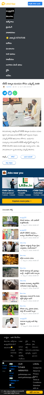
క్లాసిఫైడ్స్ (28, 353)
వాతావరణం (35, 350)
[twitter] (10, 94)
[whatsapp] (15, 94)
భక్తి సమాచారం (29, 349)
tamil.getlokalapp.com (26, 377)
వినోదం (21, 349)
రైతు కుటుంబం (35, 346)
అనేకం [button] (8, 75)
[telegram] (5, 94)
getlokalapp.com (24, 374)
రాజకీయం (22, 358)
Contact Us (37, 368)
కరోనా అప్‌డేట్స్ (21, 354)
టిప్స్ (12, 355)
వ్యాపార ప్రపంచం (34, 354)
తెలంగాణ (9, 16)
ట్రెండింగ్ (13, 344)
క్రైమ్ (27, 341)
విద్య (33, 341)
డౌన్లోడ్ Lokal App (34, 392)
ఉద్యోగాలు (14, 341)
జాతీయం (28, 344)
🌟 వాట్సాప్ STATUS (13, 350)
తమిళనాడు (7, 347)
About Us (36, 371)
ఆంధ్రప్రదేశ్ (10, 11)
